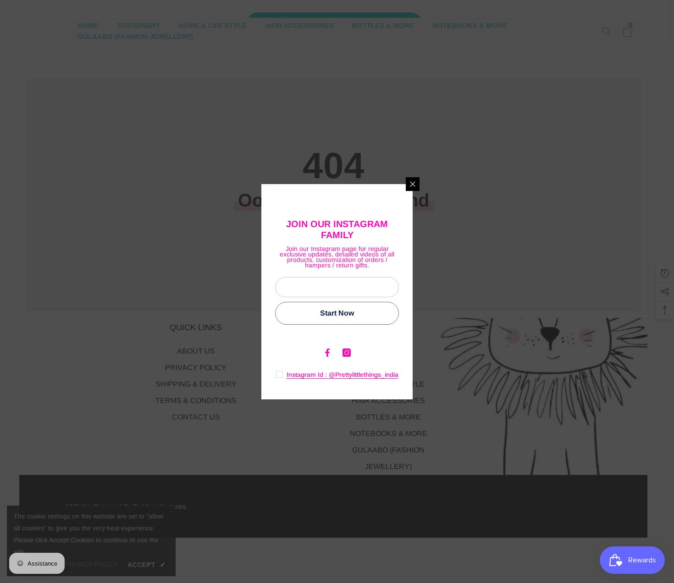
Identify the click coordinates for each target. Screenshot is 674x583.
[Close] (413, 184)
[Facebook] (327, 352)
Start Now (337, 313)
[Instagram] (346, 352)
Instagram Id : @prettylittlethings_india (342, 374)
